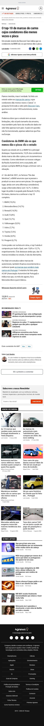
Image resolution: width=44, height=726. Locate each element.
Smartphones (11, 656)
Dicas (32, 669)
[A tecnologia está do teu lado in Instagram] (16, 637)
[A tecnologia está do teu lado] (13, 8)
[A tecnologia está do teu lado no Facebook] (11, 637)
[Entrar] (41, 8)
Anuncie (32, 698)
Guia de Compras (12, 678)
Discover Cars (33, 106)
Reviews (32, 665)
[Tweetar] (33, 48)
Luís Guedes (5, 49)
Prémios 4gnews (32, 702)
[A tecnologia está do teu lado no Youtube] (22, 637)
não (29, 346)
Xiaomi (12, 669)
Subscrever (36, 401)
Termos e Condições (32, 684)
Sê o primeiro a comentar (23, 372)
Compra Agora (35, 297)
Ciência (32, 656)
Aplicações (11, 660)
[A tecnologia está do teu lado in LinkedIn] (32, 637)
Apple (12, 665)
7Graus (26, 711)
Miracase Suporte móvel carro (14, 288)
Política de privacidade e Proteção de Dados (12, 686)
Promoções (32, 674)
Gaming (32, 678)
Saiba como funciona (7, 19)
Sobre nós (12, 691)
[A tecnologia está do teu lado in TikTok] (27, 637)
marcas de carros (22, 100)
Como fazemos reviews (12, 705)
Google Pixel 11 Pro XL (23, 13)
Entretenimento (32, 660)
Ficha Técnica (11, 700)
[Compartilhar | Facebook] (30, 48)
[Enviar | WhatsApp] (37, 48)
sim (23, 346)
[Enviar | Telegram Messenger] (40, 48)
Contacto (32, 693)
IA (11, 674)
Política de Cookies (32, 689)
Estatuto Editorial (12, 696)
